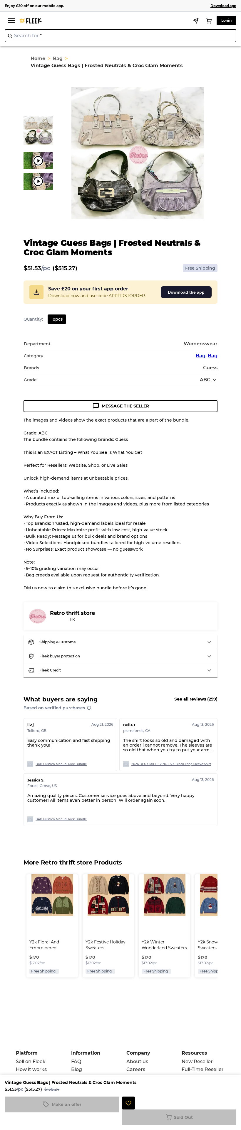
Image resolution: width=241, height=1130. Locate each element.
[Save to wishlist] (128, 1103)
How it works (31, 1069)
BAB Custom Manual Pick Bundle (61, 764)
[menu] (11, 20)
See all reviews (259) (195, 699)
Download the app (186, 292)
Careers (135, 1069)
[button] (120, 642)
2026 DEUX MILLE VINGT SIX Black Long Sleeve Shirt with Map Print (172, 764)
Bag (58, 58)
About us (137, 1061)
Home (38, 58)
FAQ (76, 1061)
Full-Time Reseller (203, 1069)
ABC (205, 380)
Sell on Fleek (31, 1061)
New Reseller (197, 1061)
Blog (76, 1069)
